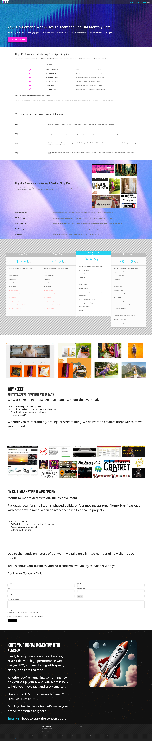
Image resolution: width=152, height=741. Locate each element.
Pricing (137, 2)
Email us (14, 718)
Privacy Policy (13, 738)
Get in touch (12, 621)
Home (131, 2)
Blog (148, 2)
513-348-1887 (121, 728)
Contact (143, 2)
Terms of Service (6, 738)
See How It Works (17, 39)
